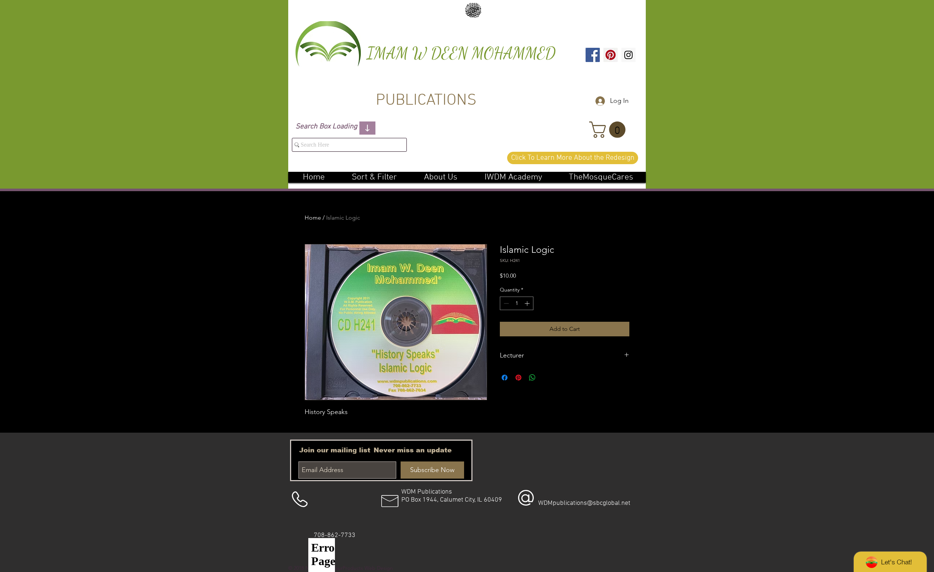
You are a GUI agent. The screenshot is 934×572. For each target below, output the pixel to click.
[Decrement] (505, 303)
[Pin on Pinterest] (518, 377)
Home (313, 217)
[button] (609, 129)
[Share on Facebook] (504, 377)
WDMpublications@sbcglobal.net (584, 503)
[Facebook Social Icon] (593, 55)
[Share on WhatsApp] (532, 377)
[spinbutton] (516, 303)
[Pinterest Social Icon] (610, 55)
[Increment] (527, 303)
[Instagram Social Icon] (628, 55)
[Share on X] (546, 377)
